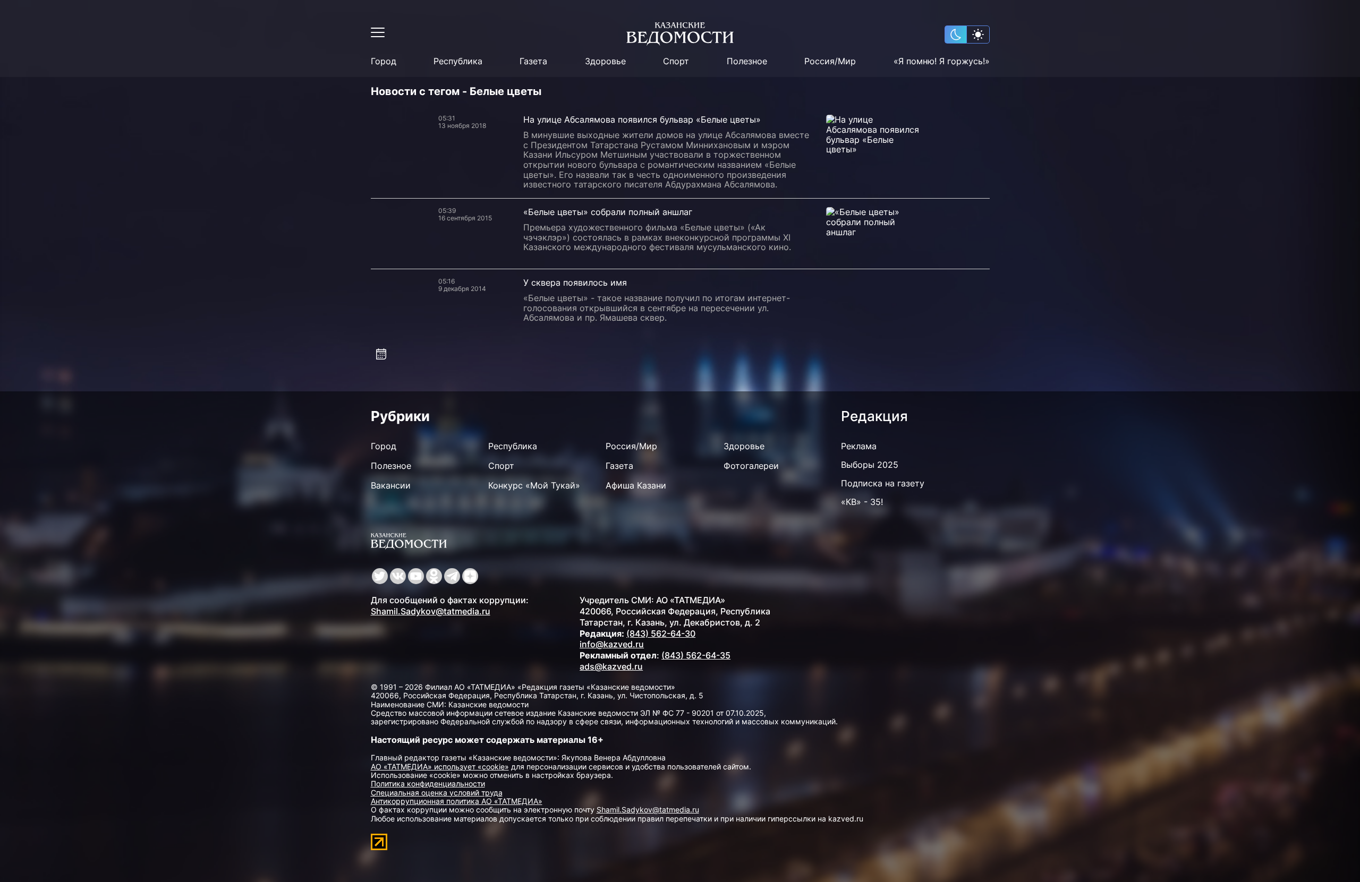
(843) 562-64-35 (695, 655)
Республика (458, 61)
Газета (533, 61)
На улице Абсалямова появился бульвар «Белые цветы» (642, 119)
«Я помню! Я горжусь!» (942, 61)
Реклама (859, 446)
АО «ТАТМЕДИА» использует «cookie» (440, 766)
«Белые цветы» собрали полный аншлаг (607, 212)
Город (383, 61)
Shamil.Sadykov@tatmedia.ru (430, 611)
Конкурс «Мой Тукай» (534, 485)
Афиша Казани (636, 485)
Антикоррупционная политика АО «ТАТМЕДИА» (456, 801)
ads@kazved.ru (611, 666)
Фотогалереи (751, 465)
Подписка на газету (882, 483)
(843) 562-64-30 (660, 633)
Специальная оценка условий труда (437, 792)
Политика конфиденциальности (428, 783)
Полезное (747, 61)
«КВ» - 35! (862, 501)
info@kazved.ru (612, 644)
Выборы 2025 (869, 464)
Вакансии (391, 485)
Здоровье (605, 61)
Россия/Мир (830, 61)
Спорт (676, 61)
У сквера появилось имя (575, 282)
